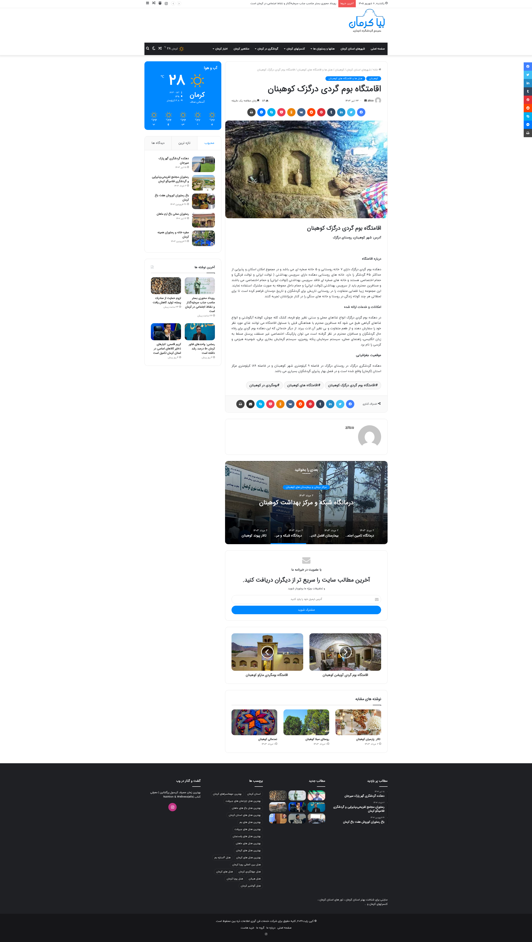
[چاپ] (251, 112)
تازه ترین (184, 143)
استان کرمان (254, 794)
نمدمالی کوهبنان (267, 739)
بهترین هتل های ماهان (248, 843)
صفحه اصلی (378, 49)
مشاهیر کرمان (241, 49)
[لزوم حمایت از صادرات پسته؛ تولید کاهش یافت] (166, 285)
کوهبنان (339, 70)
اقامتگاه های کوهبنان (302, 385)
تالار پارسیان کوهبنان (368, 739)
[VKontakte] (301, 112)
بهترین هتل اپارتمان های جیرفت (243, 801)
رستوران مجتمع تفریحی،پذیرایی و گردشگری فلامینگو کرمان (170, 179)
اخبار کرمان (221, 49)
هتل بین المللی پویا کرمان (246, 864)
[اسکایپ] (271, 112)
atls (191, 797)
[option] (306, 502)
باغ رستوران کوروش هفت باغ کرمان (172, 197)
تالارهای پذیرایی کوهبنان (306, 487)
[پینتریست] (321, 112)
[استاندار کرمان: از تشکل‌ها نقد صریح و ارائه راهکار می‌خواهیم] (278, 819)
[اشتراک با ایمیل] (250, 404)
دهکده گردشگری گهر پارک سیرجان (174, 160)
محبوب (209, 143)
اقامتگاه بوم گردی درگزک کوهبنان (352, 385)
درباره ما (270, 928)
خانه (376, 70)
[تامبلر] (331, 112)
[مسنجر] (261, 112)
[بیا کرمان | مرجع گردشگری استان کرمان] (367, 21)
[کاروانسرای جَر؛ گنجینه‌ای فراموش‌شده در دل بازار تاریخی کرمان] (278, 807)
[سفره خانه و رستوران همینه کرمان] (203, 238)
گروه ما (260, 928)
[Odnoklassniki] (291, 112)
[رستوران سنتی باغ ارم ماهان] (203, 220)
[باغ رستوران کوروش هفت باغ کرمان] (203, 201)
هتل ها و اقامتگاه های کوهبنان (314, 70)
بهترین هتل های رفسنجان (247, 836)
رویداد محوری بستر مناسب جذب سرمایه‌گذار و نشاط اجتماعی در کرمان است (200, 304)
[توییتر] (351, 112)
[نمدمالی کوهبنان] (254, 722)
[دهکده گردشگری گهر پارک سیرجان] (203, 164)
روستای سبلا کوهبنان (317, 739)
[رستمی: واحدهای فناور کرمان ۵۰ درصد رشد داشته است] (200, 331)
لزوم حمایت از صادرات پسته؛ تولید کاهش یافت (309, 3)
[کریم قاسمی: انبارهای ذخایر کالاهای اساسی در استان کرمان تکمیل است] (166, 331)
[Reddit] (311, 112)
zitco (370, 100)
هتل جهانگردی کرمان (250, 871)
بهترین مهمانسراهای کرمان (227, 794)
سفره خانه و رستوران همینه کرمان (173, 234)
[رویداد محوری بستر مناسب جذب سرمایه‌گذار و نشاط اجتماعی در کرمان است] (200, 285)
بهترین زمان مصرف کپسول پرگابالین (180, 792)
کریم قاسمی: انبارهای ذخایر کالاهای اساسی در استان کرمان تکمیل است (167, 348)
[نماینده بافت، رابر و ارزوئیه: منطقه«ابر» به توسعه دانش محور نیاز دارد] (297, 819)
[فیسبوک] (361, 112)
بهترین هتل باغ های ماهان (246, 808)
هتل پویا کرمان (235, 878)
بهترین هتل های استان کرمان (245, 815)
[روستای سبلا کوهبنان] (306, 722)
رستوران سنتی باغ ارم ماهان (173, 214)
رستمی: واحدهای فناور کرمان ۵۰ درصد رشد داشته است (202, 348)
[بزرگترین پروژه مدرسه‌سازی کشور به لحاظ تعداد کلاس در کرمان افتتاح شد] (316, 819)
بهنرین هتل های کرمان (248, 857)
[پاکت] (281, 112)
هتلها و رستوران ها (324, 49)
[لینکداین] (341, 112)
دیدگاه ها (157, 143)
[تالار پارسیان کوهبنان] (358, 722)
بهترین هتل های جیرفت (248, 829)
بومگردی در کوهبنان (263, 385)
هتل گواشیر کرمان (251, 886)
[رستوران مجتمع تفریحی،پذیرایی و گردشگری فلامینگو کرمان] (203, 183)
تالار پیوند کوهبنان (306, 503)
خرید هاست (247, 928)
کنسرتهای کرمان (296, 49)
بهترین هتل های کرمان (248, 850)
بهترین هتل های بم (250, 822)
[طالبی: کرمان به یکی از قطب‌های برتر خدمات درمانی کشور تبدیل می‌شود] (316, 795)
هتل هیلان (255, 878)
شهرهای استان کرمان (353, 49)
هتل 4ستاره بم (222, 857)
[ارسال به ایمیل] (365, 100)
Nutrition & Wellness (175, 797)
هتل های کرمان (224, 871)
